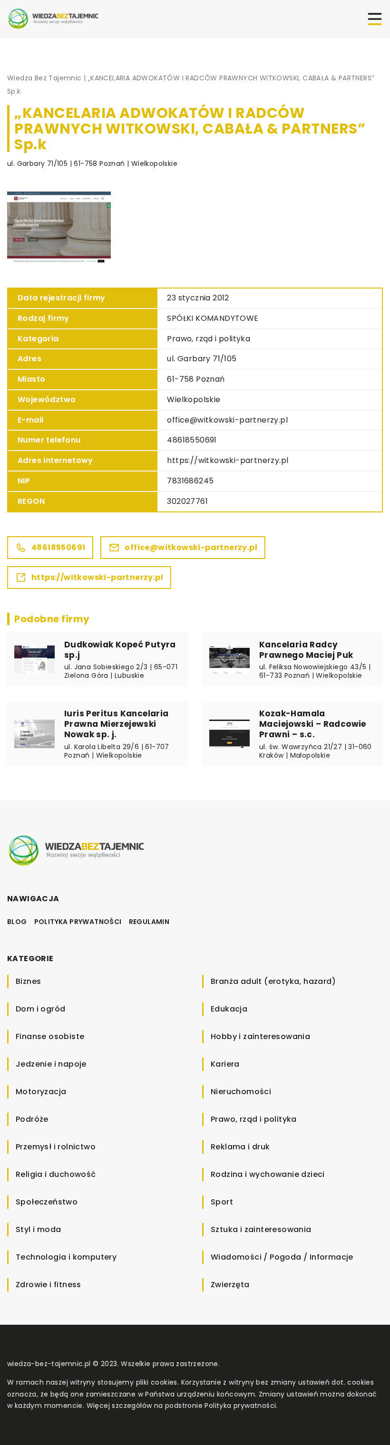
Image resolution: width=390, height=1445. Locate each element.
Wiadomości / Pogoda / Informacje (282, 1257)
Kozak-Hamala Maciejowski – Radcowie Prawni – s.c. (312, 724)
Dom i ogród (40, 1008)
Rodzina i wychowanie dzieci (268, 1174)
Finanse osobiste (50, 1036)
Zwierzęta (230, 1284)
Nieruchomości (241, 1091)
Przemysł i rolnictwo (56, 1146)
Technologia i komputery (66, 1257)
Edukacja (229, 1008)
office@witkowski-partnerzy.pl (227, 419)
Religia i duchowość (56, 1174)
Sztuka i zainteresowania (261, 1229)
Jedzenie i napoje (51, 1064)
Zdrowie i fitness (48, 1284)
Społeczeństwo (47, 1201)
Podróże (32, 1119)
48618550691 (191, 439)
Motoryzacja (41, 1091)
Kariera (225, 1064)
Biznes (28, 981)
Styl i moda (38, 1229)
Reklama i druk (240, 1146)
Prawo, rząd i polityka (208, 338)
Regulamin (149, 921)
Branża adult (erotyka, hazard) (273, 981)
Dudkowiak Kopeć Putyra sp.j (120, 649)
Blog (17, 921)
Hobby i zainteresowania (260, 1036)
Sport (222, 1201)
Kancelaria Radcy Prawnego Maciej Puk (306, 649)
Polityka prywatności (78, 921)
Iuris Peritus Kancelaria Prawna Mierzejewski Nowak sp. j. (116, 724)
